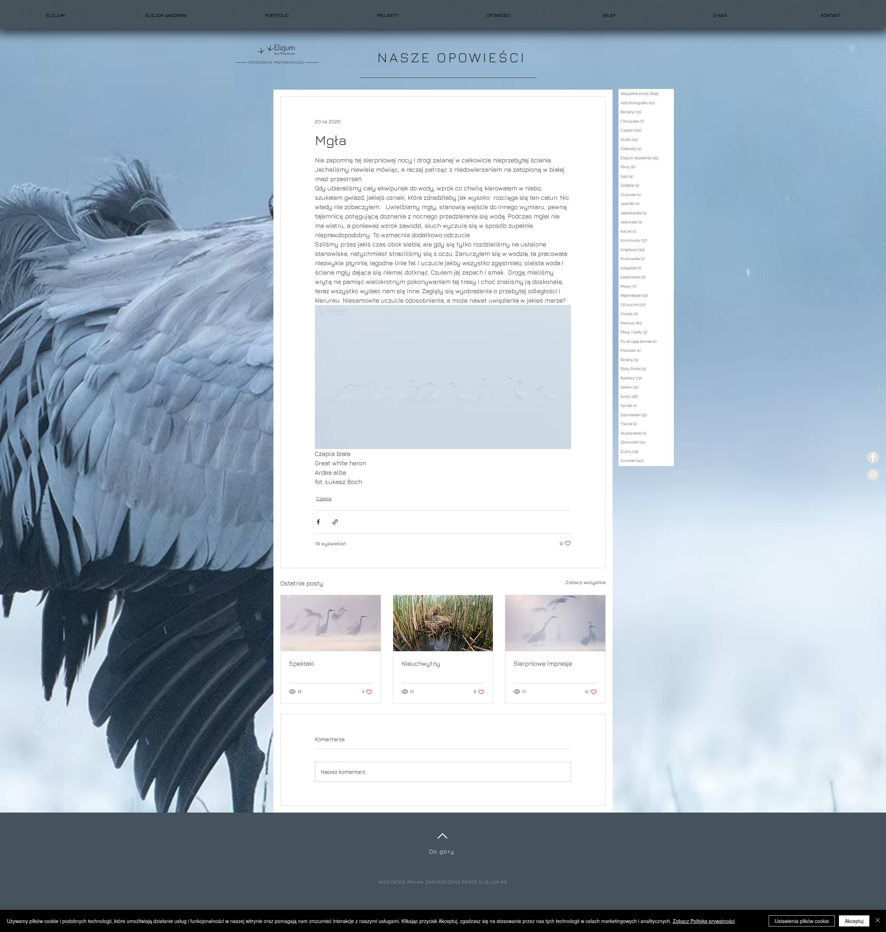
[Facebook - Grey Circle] (873, 457)
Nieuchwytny (420, 663)
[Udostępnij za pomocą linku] (335, 522)
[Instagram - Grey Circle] (873, 475)
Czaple (324, 498)
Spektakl (301, 663)
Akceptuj (854, 920)
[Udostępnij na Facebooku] (318, 522)
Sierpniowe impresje (543, 663)
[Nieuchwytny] (443, 623)
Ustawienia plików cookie (802, 920)
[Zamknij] (878, 920)
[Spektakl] (331, 623)
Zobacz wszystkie (586, 582)
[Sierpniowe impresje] (555, 623)
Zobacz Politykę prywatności (704, 920)
